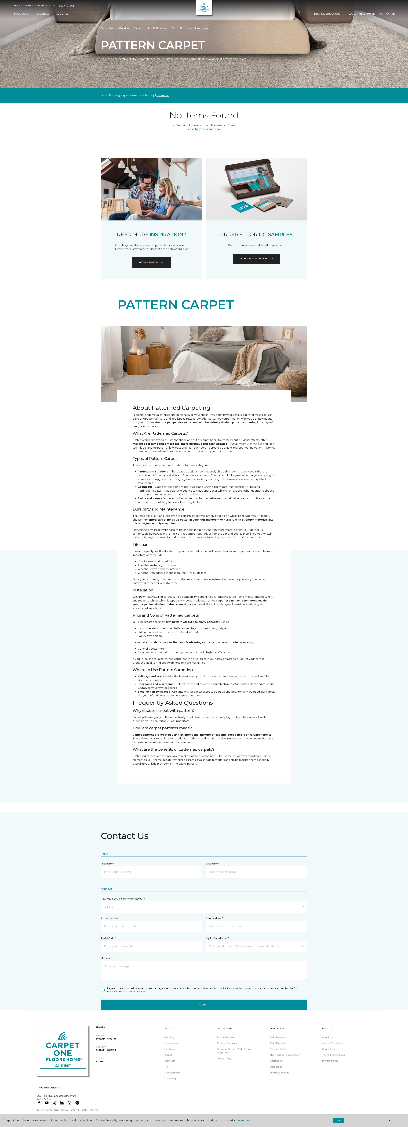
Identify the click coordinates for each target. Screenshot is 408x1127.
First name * (107, 864)
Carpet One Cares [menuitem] (332, 1043)
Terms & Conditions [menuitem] (333, 1055)
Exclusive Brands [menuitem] (279, 1072)
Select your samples (253, 258)
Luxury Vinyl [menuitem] (171, 1043)
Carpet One (107, 28)
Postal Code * (108, 938)
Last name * (212, 864)
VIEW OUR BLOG (148, 262)
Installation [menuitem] (276, 1066)
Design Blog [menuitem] (224, 1058)
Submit (204, 1004)
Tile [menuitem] (166, 1066)
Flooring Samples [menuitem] (227, 1043)
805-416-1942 (66, 5)
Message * (106, 958)
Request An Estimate (361, 13)
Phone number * (110, 918)
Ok (338, 1120)
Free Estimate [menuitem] (172, 1072)
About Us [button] (62, 13)
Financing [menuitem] (170, 1078)
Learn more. (244, 1120)
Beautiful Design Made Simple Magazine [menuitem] (234, 1051)
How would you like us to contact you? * (123, 899)
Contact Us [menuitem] (328, 1049)
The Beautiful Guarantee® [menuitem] (285, 1055)
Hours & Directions (327, 13)
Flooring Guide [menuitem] (278, 1049)
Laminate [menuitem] (169, 1060)
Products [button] (21, 13)
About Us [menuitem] (327, 1037)
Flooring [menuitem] (169, 1037)
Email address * (214, 918)
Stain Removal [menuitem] (278, 1037)
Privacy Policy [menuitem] (330, 1060)
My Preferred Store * (217, 938)
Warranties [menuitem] (276, 1060)
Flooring (124, 28)
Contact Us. (163, 95)
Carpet (138, 28)
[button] (382, 14)
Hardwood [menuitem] (170, 1049)
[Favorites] (387, 14)
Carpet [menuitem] (168, 1055)
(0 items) (393, 14)
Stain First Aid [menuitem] (278, 1043)
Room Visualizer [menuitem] (226, 1037)
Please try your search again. (204, 129)
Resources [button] (42, 13)
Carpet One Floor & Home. (61, 1110)
